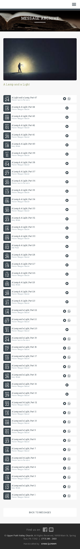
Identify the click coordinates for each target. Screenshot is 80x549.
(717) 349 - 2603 (48, 538)
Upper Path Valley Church (19, 535)
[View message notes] (69, 98)
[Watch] (64, 98)
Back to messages (40, 512)
